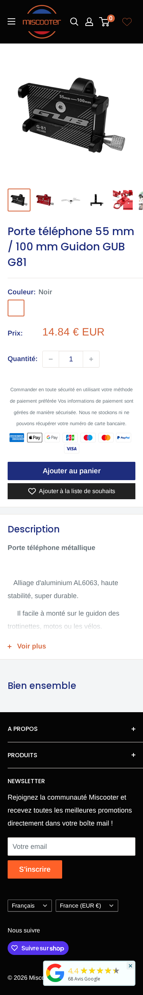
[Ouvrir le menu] (11, 21)
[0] (104, 21)
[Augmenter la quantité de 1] (91, 359)
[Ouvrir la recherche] (74, 22)
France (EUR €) (80, 905)
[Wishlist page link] (127, 21)
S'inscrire (35, 869)
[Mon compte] (89, 22)
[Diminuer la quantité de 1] (51, 359)
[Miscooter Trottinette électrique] (55, 981)
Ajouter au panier (72, 471)
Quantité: (23, 359)
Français (23, 905)
